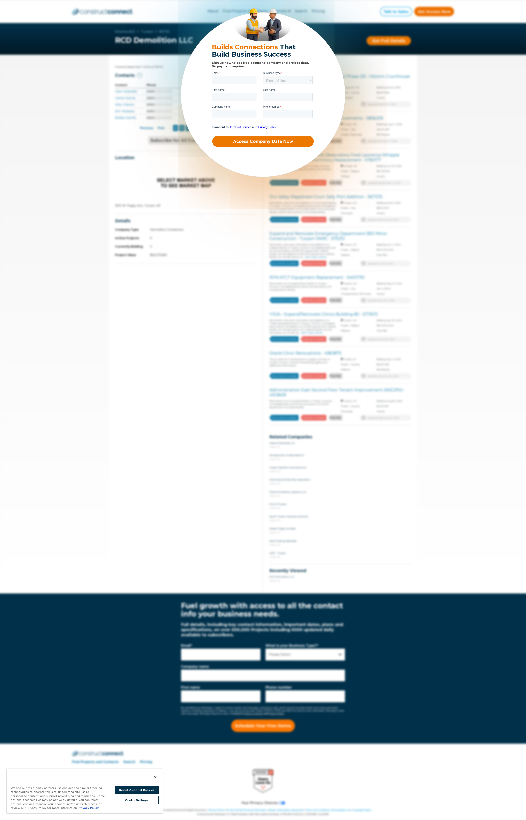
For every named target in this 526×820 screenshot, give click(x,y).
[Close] (155, 777)
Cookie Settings (136, 800)
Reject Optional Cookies (136, 790)
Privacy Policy (89, 808)
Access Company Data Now (263, 141)
